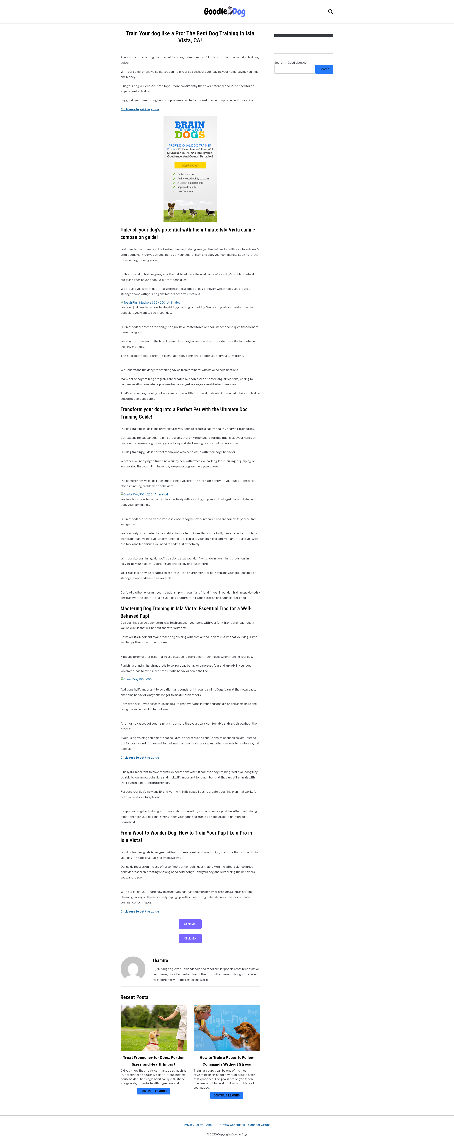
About (210, 1125)
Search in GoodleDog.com (291, 62)
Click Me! (190, 924)
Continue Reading (154, 1091)
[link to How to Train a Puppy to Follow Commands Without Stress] (227, 1028)
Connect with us (259, 1125)
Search (324, 69)
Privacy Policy (193, 1125)
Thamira (160, 960)
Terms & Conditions (231, 1125)
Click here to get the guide (140, 109)
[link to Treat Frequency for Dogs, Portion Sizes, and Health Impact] (154, 1028)
